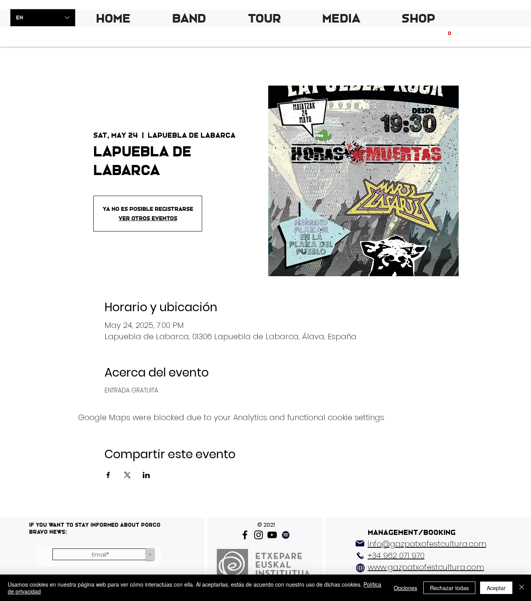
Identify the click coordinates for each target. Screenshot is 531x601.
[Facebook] (245, 535)
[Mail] (360, 543)
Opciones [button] (405, 588)
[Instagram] (258, 535)
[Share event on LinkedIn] (146, 475)
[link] (450, 36)
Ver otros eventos (148, 218)
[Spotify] (513, 35)
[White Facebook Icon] (469, 35)
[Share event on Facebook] (108, 475)
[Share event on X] (127, 475)
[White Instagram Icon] (484, 35)
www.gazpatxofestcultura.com (426, 567)
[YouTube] (272, 535)
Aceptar (496, 588)
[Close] (521, 588)
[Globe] (360, 568)
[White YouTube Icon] (498, 35)
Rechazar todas (449, 588)
